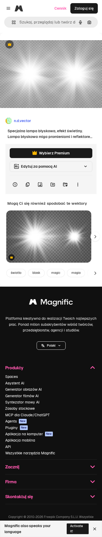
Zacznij (12, 466)
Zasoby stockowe (20, 408)
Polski (51, 345)
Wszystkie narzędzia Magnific (30, 453)
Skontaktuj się (19, 496)
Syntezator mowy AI (22, 402)
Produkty (14, 367)
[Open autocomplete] (11, 22)
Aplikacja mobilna (20, 440)
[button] (51, 345)
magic (55, 273)
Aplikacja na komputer (28, 434)
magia (76, 273)
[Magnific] (51, 303)
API (8, 446)
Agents (15, 421)
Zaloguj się (84, 8)
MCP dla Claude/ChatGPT (27, 415)
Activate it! (76, 528)
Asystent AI (14, 383)
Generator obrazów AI (23, 389)
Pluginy (16, 427)
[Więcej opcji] (77, 184)
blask (36, 273)
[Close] (95, 529)
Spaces (11, 376)
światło (16, 273)
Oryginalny (36, 44)
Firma (10, 481)
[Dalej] (95, 236)
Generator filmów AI (22, 396)
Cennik (60, 8)
